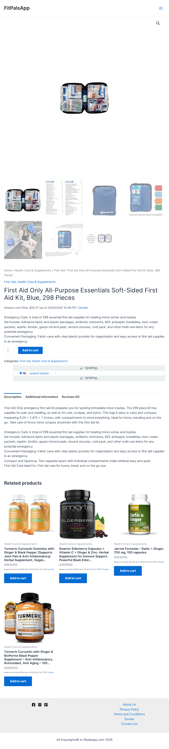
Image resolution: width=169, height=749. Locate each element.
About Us (129, 704)
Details (82, 307)
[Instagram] (40, 705)
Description (12, 397)
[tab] (12, 397)
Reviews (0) (71, 397)
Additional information (41, 397)
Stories (129, 719)
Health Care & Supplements (33, 270)
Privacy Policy (129, 709)
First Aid (59, 270)
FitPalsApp (17, 8)
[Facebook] (33, 705)
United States (39, 373)
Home (8, 270)
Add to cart (30, 350)
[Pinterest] (46, 705)
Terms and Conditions (129, 714)
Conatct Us (129, 724)
